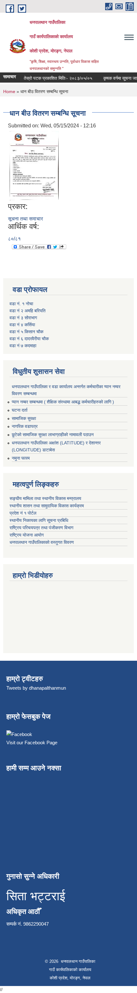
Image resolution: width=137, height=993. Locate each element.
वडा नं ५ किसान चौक (26, 331)
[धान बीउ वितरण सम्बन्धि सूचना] (34, 165)
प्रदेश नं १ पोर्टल (23, 513)
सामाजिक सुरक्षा (24, 418)
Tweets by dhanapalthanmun (36, 688)
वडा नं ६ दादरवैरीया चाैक (29, 338)
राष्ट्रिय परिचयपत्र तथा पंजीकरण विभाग (41, 527)
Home (9, 91)
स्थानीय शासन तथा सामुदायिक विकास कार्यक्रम (47, 505)
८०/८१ (14, 238)
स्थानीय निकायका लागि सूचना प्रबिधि (39, 520)
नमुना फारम (21, 458)
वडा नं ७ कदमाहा (23, 345)
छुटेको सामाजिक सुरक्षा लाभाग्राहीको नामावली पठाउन (53, 434)
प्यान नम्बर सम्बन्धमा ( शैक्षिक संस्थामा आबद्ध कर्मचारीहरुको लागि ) (63, 401)
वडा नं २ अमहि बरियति (28, 310)
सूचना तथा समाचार (25, 218)
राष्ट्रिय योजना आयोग (27, 534)
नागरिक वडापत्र (25, 426)
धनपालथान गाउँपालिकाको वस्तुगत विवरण (42, 542)
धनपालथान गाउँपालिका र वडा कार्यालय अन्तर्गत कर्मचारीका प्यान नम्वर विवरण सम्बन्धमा (66, 390)
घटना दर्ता (19, 410)
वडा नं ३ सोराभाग (23, 317)
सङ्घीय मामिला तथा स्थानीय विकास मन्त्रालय (46, 498)
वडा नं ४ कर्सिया (22, 324)
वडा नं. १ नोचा (21, 303)
